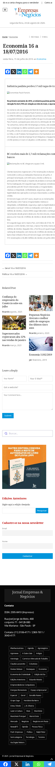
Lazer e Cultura (16, 711)
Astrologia (14, 658)
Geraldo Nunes (35, 695)
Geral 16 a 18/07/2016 (14, 268)
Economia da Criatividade (20, 674)
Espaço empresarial (38, 690)
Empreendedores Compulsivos (22, 685)
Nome (4, 541)
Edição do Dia (39, 674)
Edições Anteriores (17, 679)
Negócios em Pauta (40, 721)
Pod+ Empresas (16, 732)
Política (29, 732)
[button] (5, 9)
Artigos (39, 653)
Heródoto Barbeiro (31, 700)
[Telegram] (30, 71)
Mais (28, 711)
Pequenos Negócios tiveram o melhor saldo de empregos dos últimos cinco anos (39, 321)
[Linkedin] (19, 71)
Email (4, 528)
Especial (13, 695)
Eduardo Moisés (35, 679)
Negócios (25, 721)
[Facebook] (7, 71)
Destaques (30, 669)
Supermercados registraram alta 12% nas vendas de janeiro (14, 337)
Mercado (14, 721)
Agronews (14, 653)
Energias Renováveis (18, 690)
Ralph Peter (40, 732)
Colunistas (33, 664)
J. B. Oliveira (29, 706)
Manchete (38, 711)
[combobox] (27, 433)
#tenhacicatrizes (17, 648)
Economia (13, 36)
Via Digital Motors (17, 742)
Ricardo (6, 311)
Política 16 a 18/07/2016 (14, 274)
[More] (36, 71)
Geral (23, 695)
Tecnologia (30, 737)
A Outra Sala (27, 653)
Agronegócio (43, 648)
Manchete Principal (18, 716)
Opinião (25, 726)
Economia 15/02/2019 (40, 354)
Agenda (31, 648)
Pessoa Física (37, 726)
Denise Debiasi (16, 669)
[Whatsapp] (24, 71)
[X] (13, 71)
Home (4, 36)
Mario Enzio (34, 716)
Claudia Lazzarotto (17, 664)
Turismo (41, 737)
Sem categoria (16, 737)
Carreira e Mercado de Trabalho (35, 658)
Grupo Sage (15, 700)
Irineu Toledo (15, 706)
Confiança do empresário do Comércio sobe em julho (12, 301)
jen (30, 359)
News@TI (14, 726)
